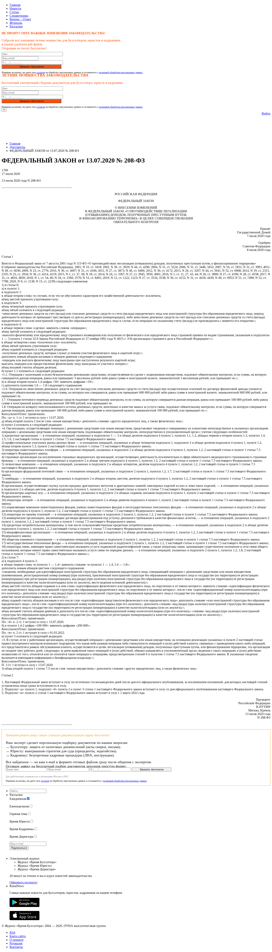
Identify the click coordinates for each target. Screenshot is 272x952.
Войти (266, 113)
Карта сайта (18, 936)
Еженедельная (19, 806)
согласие (41, 72)
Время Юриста (20, 821)
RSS (12, 932)
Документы (17, 147)
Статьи (14, 12)
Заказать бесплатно (32, 66)
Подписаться (19, 847)
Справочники (19, 15)
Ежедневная (18, 798)
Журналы (16, 22)
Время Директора (21, 836)
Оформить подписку (24, 882)
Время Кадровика (22, 829)
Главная (15, 5)
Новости (15, 8)
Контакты (16, 947)
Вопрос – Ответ (20, 19)
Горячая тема (18, 814)
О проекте (16, 939)
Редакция (16, 943)
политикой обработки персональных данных (121, 72)
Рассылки (16, 26)
